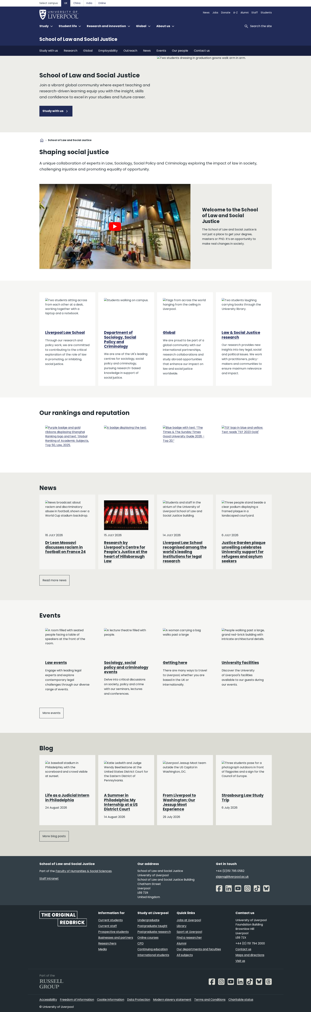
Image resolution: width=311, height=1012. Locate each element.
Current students (110, 920)
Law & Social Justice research (241, 335)
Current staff (107, 926)
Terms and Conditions (209, 999)
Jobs (215, 12)
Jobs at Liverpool (189, 920)
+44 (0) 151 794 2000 (250, 943)
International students (153, 955)
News (206, 12)
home (41, 140)
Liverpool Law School (65, 332)
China (76, 3)
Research (70, 51)
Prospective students (113, 932)
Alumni (245, 12)
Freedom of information (77, 999)
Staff (254, 12)
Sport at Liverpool (189, 932)
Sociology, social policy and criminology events (126, 667)
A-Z (235, 12)
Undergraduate (148, 920)
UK (65, 3)
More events (51, 713)
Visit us (240, 961)
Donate (225, 12)
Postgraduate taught (152, 926)
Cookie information (110, 999)
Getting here (175, 662)
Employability (108, 51)
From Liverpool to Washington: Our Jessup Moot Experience (179, 802)
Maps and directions (249, 955)
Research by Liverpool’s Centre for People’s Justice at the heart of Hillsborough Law (125, 552)
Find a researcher (189, 937)
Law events (56, 662)
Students (266, 12)
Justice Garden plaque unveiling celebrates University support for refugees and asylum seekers (243, 552)
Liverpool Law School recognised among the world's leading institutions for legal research (185, 552)
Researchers (107, 943)
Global (88, 51)
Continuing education (152, 949)
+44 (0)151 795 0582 (230, 871)
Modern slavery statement (172, 999)
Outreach (130, 51)
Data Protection (138, 999)
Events (161, 51)
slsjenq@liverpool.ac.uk (232, 877)
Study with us (48, 51)
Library (181, 926)
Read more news (54, 580)
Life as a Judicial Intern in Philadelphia (67, 797)
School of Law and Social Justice (78, 39)
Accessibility (48, 999)
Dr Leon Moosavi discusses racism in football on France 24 (65, 547)
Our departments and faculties (199, 949)
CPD (140, 943)
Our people (180, 51)
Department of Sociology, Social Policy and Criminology (120, 339)
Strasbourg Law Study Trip (243, 797)
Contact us (202, 51)
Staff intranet (49, 878)
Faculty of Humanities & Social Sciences (84, 871)
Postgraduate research (154, 932)
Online (102, 3)
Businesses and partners (115, 937)
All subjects (185, 955)
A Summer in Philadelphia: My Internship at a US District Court (121, 802)
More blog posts (54, 836)
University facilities (240, 662)
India (89, 3)
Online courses (147, 937)
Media (102, 949)
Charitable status (240, 999)
